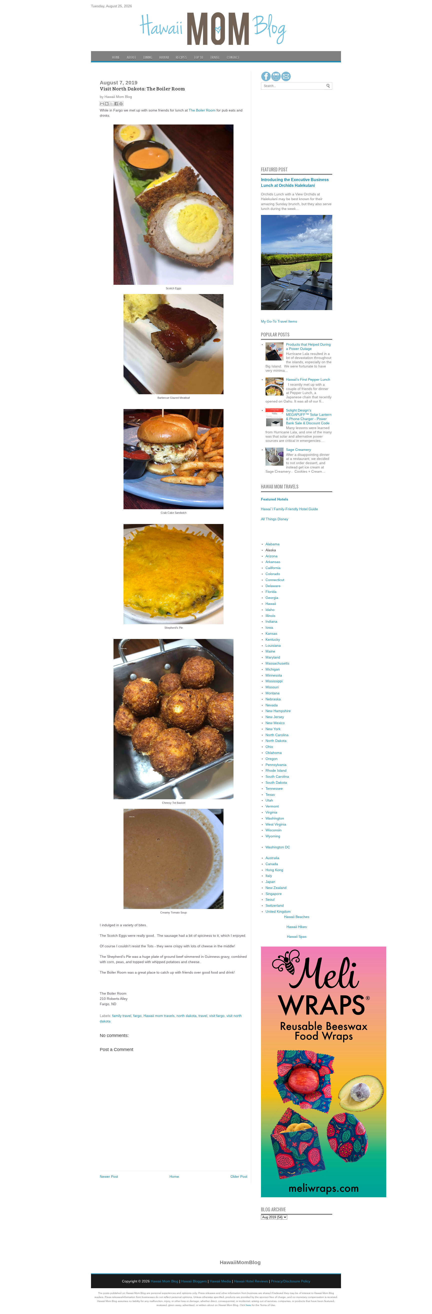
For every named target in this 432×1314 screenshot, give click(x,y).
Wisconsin (274, 830)
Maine (270, 651)
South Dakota (276, 782)
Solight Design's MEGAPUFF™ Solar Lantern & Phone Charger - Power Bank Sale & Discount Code (309, 416)
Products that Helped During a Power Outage (308, 346)
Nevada (272, 705)
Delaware (273, 586)
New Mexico (275, 723)
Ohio (269, 747)
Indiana (271, 621)
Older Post (238, 1176)
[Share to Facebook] (116, 103)
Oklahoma (274, 753)
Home (116, 57)
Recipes (181, 57)
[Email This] (102, 103)
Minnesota (274, 675)
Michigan (273, 669)
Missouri (272, 687)
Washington (275, 818)
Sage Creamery (298, 450)
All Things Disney (274, 519)
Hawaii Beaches (296, 917)
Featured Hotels (274, 499)
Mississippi (274, 681)
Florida (271, 592)
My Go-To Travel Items (279, 321)
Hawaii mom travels (159, 1016)
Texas (270, 795)
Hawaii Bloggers (194, 1281)
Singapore (274, 894)
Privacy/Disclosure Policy (290, 1281)
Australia (272, 858)
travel (202, 1016)
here (248, 1305)
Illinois (270, 616)
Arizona (272, 556)
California (273, 568)
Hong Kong (274, 870)
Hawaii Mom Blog (164, 1281)
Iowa (269, 627)
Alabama (273, 544)
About (131, 57)
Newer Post (109, 1176)
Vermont (272, 806)
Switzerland (275, 905)
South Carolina (277, 776)
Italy (269, 876)
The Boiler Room (202, 110)
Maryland (273, 657)
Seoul (270, 899)
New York (273, 729)
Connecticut (275, 580)
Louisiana (273, 645)
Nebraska (273, 699)
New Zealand (276, 888)
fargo (137, 1016)
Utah (269, 800)
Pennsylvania (276, 765)
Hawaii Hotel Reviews (251, 1281)
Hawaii (164, 57)
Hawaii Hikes (296, 927)
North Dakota (276, 741)
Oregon (272, 759)
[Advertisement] (276, 127)
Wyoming (273, 836)
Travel (215, 57)
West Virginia (276, 824)
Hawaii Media (220, 1281)
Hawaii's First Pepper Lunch (308, 379)
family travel (121, 1016)
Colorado (273, 574)
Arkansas (273, 562)
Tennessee (274, 788)
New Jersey (275, 717)
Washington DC (278, 847)
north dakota (186, 1016)
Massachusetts (277, 663)
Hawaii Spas (296, 937)
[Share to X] (111, 103)
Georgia (272, 598)
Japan (270, 882)
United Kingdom (278, 911)
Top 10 (198, 57)
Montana (273, 693)
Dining (147, 57)
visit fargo (216, 1016)
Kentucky (273, 639)
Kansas (271, 633)
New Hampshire (278, 711)
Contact (233, 57)
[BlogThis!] (106, 103)
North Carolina (277, 735)
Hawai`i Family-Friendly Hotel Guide (289, 509)
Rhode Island (276, 770)
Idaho (270, 610)
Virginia (271, 812)
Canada (272, 864)
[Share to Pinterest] (121, 103)
